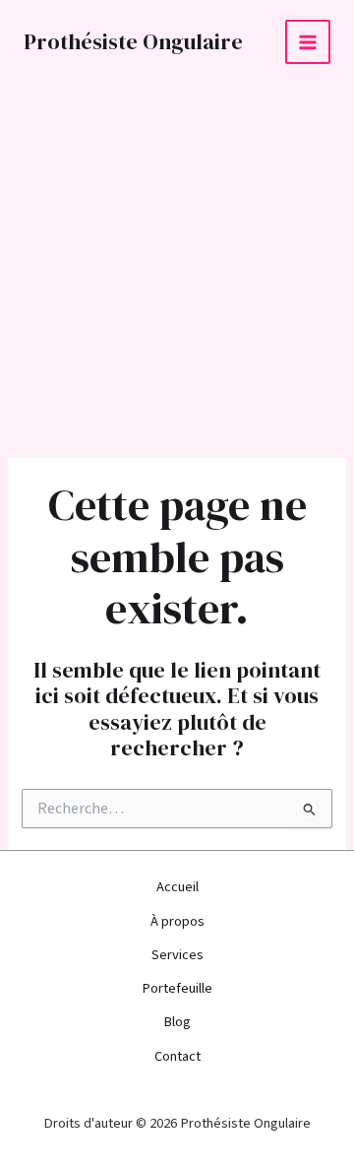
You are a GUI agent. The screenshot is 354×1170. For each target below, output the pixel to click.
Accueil (177, 887)
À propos (177, 921)
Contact (177, 1056)
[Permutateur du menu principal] (307, 42)
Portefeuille (177, 988)
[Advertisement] (177, 271)
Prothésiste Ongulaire (133, 41)
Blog (177, 1021)
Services (177, 954)
